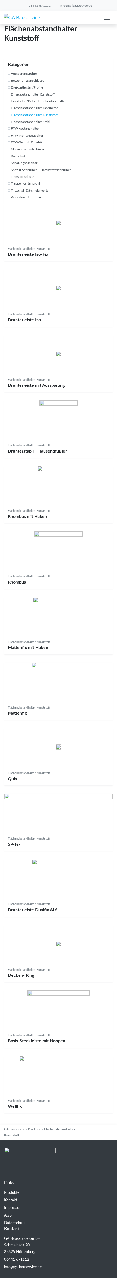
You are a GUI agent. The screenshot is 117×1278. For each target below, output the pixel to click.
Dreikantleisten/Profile (27, 87)
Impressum (13, 1208)
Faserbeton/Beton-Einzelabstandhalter (38, 101)
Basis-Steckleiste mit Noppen (36, 1041)
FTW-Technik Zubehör (27, 142)
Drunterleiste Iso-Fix (28, 254)
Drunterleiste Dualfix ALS (32, 910)
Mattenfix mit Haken (28, 647)
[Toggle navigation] (106, 17)
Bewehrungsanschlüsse (27, 80)
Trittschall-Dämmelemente (29, 190)
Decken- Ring (21, 975)
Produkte (34, 1129)
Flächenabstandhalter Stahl (30, 121)
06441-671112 (39, 5)
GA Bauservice (14, 1129)
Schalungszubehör (24, 163)
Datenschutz (14, 1223)
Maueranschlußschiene (27, 149)
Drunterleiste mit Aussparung (36, 385)
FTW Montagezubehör (27, 135)
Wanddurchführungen (27, 197)
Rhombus (17, 582)
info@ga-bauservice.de (75, 5)
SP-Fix (14, 844)
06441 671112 (16, 1259)
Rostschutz (19, 156)
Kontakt (10, 1200)
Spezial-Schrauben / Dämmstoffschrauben (41, 170)
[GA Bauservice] (22, 18)
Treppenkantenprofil (25, 183)
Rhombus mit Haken (27, 517)
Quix (12, 779)
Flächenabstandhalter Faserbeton (35, 108)
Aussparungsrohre (24, 73)
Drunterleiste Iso (24, 320)
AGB (8, 1215)
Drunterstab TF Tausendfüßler (37, 451)
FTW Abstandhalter (25, 128)
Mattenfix (17, 713)
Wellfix (15, 1106)
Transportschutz (22, 176)
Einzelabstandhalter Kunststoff (33, 94)
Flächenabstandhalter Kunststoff (34, 115)
